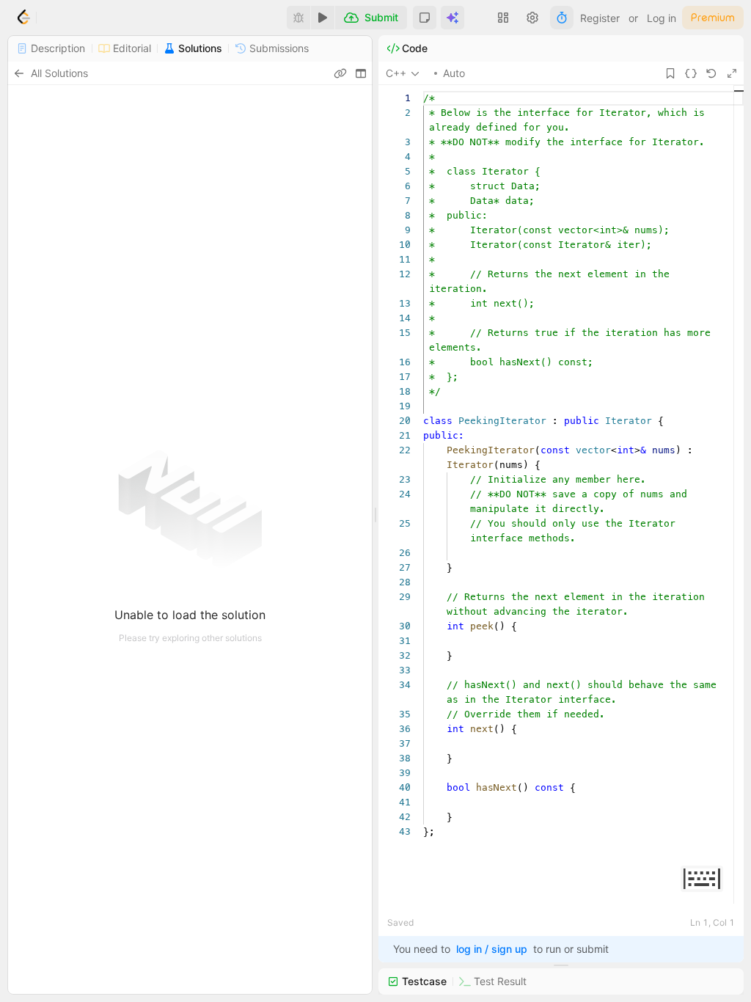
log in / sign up (491, 949)
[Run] (322, 17)
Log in (661, 18)
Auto (454, 73)
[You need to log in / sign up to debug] (298, 17)
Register (600, 18)
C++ (396, 73)
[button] (424, 17)
